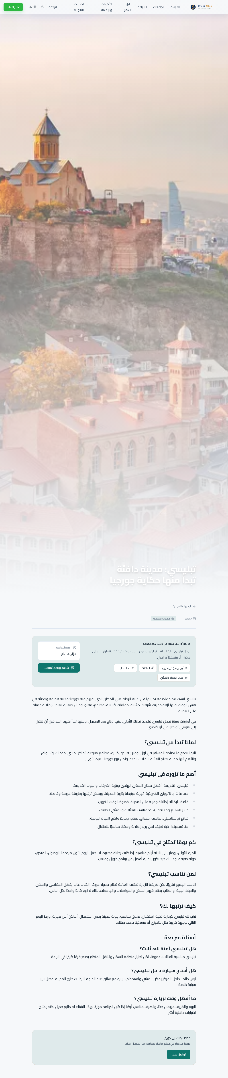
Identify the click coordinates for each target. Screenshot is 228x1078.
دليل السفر (127, 6)
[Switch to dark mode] (43, 7)
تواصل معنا (179, 1054)
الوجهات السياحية (182, 606)
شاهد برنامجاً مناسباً (56, 667)
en (30, 7)
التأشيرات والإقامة (106, 6)
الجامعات (158, 7)
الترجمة (53, 7)
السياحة (142, 7)
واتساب (11, 7)
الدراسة (175, 7)
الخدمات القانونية (79, 6)
